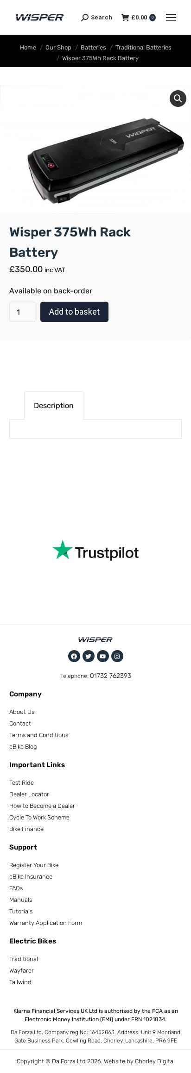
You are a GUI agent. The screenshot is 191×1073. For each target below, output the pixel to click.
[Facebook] (74, 656)
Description (54, 405)
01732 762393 (110, 676)
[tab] (53, 405)
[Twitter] (89, 656)
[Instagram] (117, 656)
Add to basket (74, 311)
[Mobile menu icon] (171, 18)
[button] (178, 98)
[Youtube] (103, 656)
